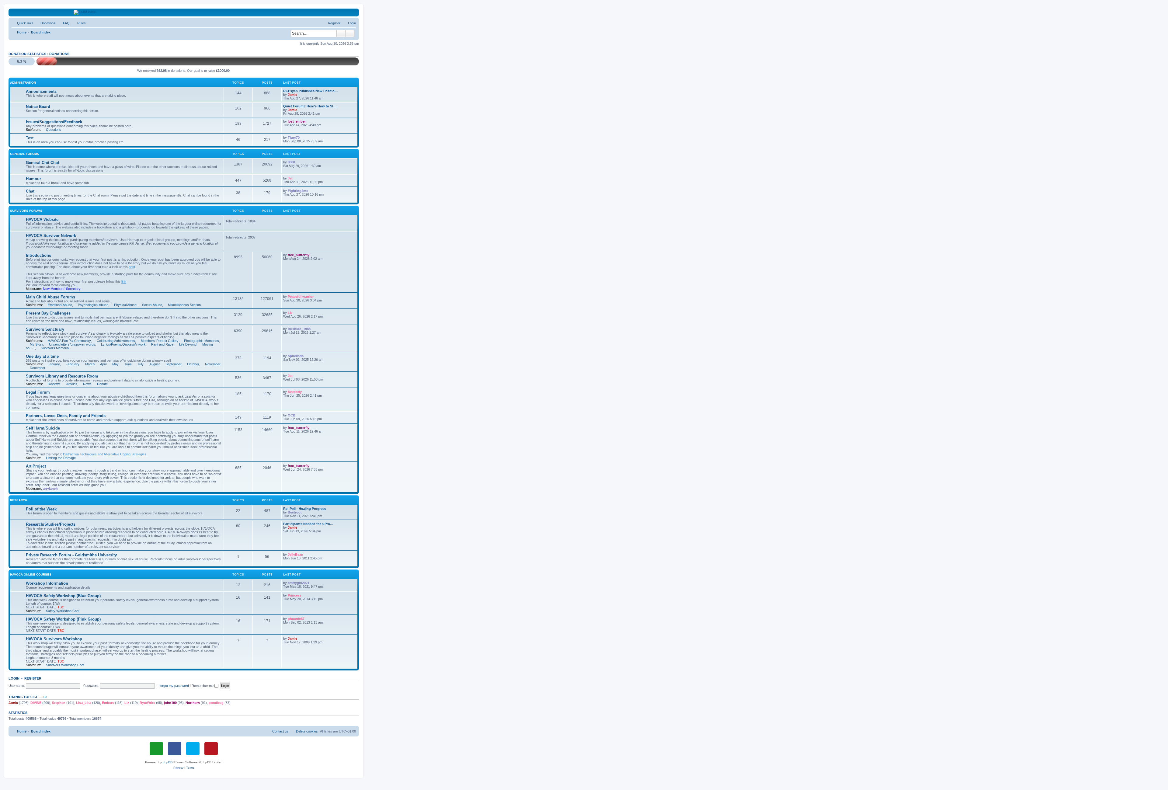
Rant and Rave (162, 344)
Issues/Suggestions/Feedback (54, 122)
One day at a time (42, 356)
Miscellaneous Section (184, 305)
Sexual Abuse (152, 305)
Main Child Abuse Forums (50, 297)
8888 (291, 162)
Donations (59, 54)
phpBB (167, 762)
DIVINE (35, 703)
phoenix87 (296, 619)
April (103, 364)
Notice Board (38, 106)
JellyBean (295, 554)
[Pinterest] (211, 748)
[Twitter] (193, 748)
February (72, 364)
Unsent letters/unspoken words (72, 344)
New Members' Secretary (62, 289)
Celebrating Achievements (116, 341)
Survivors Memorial (55, 348)
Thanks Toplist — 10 (28, 697)
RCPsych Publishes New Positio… (310, 91)
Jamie (292, 94)
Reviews (54, 384)
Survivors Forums (26, 210)
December (37, 368)
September (173, 364)
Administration (23, 82)
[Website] (156, 748)
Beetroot (295, 512)
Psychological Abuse (93, 305)
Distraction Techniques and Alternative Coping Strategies (104, 454)
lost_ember (297, 121)
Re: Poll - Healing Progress (304, 508)
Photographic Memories (201, 341)
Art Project (36, 466)
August (154, 364)
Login (14, 678)
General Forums (24, 153)
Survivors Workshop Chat (65, 665)
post (132, 267)
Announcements (41, 91)
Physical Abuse (125, 305)
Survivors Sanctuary (45, 329)
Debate (102, 384)
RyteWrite (147, 703)
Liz (290, 313)
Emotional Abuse (60, 305)
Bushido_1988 (299, 329)
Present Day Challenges (48, 313)
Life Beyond (187, 344)
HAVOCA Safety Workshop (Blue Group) (63, 595)
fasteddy (295, 392)
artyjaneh (50, 488)
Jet (290, 178)
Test (29, 138)
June (128, 364)
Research (18, 500)
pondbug (216, 703)
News (87, 384)
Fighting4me (298, 191)
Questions (53, 129)
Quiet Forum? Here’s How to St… (310, 106)
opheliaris (296, 356)
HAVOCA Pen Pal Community (69, 341)
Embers (108, 703)
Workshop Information (47, 583)
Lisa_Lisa (83, 703)
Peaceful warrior (301, 296)
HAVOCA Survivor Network (51, 235)
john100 (170, 703)
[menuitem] (45, 23)
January (54, 364)
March (90, 364)
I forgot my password (173, 685)
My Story (36, 344)
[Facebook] (174, 748)
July (140, 364)
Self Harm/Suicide (43, 428)
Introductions (38, 255)
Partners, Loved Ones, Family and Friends (66, 415)
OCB (291, 415)
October (193, 364)
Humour (33, 178)
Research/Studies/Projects (50, 524)
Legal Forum (38, 392)
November (213, 364)
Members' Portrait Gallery (160, 341)
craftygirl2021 (298, 583)
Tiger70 (294, 137)
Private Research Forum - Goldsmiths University (71, 555)
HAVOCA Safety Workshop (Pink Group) (63, 619)
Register (32, 678)
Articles (71, 384)
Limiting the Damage (61, 458)
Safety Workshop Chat (62, 611)
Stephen (58, 703)
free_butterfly (298, 255)
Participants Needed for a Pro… (308, 524)
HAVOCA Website (42, 219)
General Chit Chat (42, 162)
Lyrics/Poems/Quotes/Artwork (123, 344)
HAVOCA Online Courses (30, 574)
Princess (294, 595)
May (115, 364)
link (123, 281)
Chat (30, 191)
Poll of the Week (41, 509)
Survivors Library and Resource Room (62, 376)
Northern (193, 703)
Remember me (203, 685)
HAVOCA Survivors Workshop (54, 639)
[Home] (184, 12)
